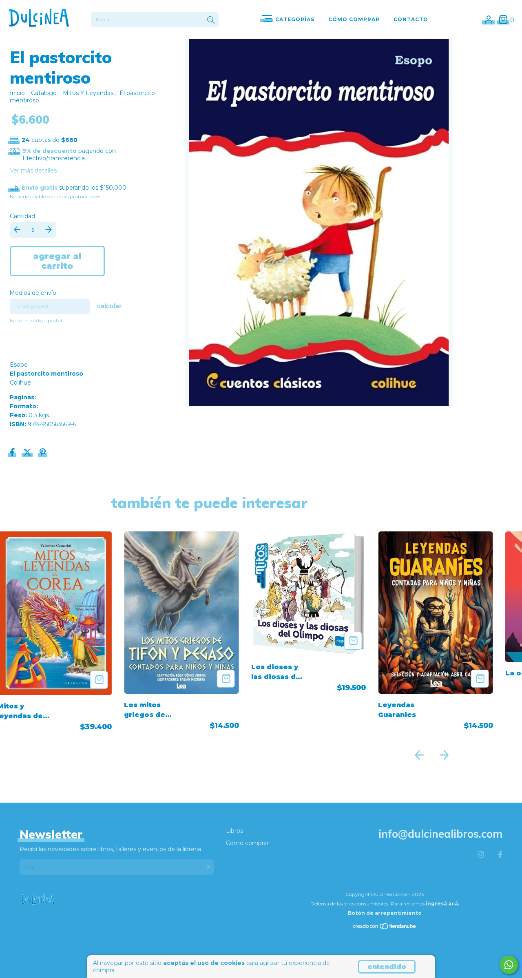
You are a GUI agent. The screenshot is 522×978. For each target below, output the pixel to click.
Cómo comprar (247, 843)
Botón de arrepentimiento (385, 913)
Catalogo (44, 93)
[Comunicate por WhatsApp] (509, 965)
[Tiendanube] (385, 928)
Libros (234, 830)
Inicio (17, 93)
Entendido (386, 967)
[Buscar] (211, 20)
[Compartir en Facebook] (13, 453)
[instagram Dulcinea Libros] (481, 854)
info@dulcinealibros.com (440, 834)
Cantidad (22, 216)
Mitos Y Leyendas (88, 93)
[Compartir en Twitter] (28, 453)
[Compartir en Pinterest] (43, 453)
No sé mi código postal (36, 320)
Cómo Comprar (354, 19)
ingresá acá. (442, 904)
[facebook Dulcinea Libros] (500, 854)
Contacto (411, 19)
